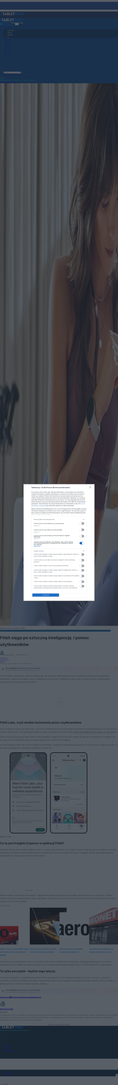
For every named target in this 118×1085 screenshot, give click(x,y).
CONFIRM (45, 595)
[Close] (91, 487)
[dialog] (59, 542)
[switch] (81, 523)
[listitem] (59, 519)
